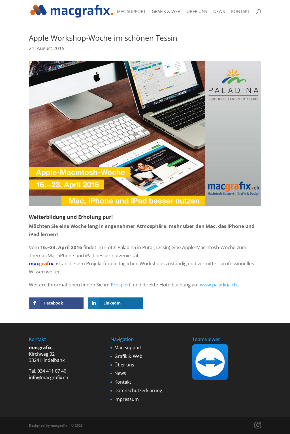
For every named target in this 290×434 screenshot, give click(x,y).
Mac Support (131, 11)
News (219, 11)
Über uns (197, 11)
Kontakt (240, 11)
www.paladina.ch (218, 284)
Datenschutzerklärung (138, 390)
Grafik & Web (166, 11)
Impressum (126, 399)
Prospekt (121, 284)
